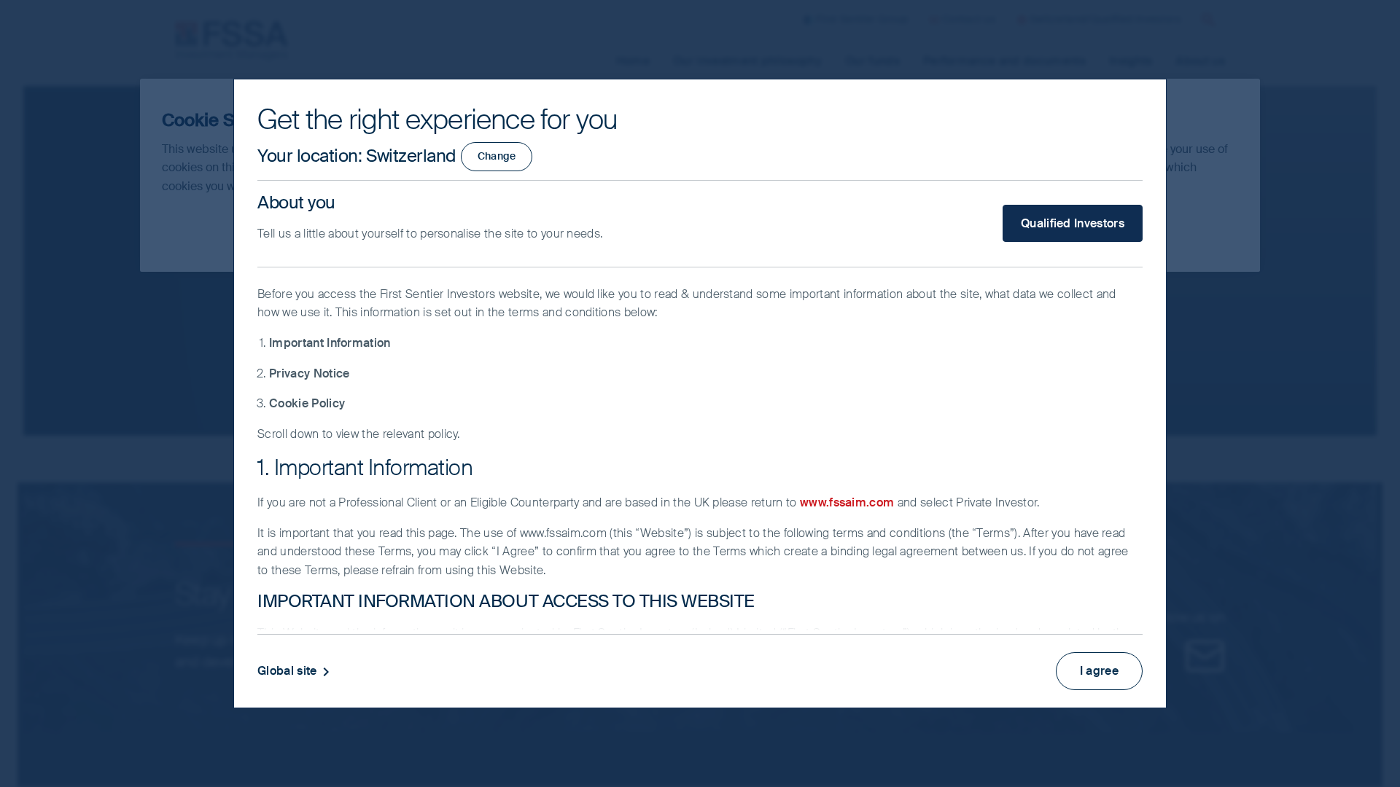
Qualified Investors (1072, 223)
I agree (1099, 670)
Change (497, 156)
